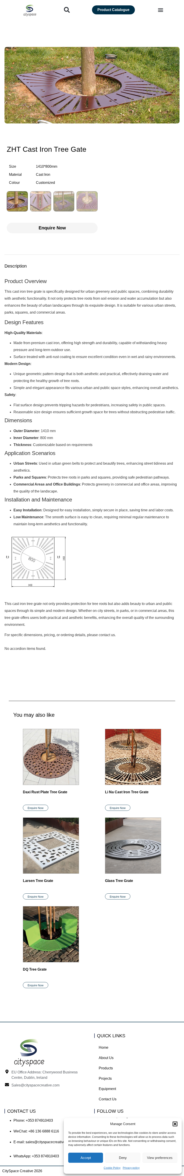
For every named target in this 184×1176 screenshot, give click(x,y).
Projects (105, 1078)
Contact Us (107, 1099)
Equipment (107, 1089)
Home (103, 1047)
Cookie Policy (112, 1167)
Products (106, 1068)
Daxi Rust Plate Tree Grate (45, 792)
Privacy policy (131, 1167)
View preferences (160, 1158)
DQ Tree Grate (35, 969)
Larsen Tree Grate (38, 881)
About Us (106, 1058)
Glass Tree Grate (119, 881)
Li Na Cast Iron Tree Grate (127, 792)
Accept (86, 1158)
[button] (175, 1124)
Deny (123, 1158)
